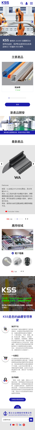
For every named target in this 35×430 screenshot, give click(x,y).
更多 (17, 104)
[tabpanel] (17, 179)
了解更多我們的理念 (17, 399)
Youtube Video (13, 211)
